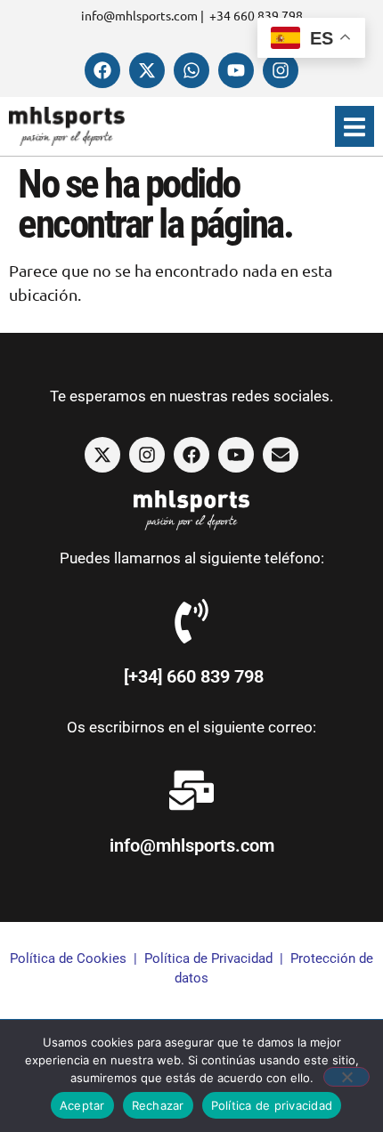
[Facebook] (102, 70)
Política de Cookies (68, 958)
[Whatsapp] (191, 70)
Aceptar (82, 1105)
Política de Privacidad (208, 958)
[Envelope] (280, 455)
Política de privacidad (272, 1105)
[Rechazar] (346, 1077)
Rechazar (158, 1105)
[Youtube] (236, 70)
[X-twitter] (147, 70)
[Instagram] (280, 70)
